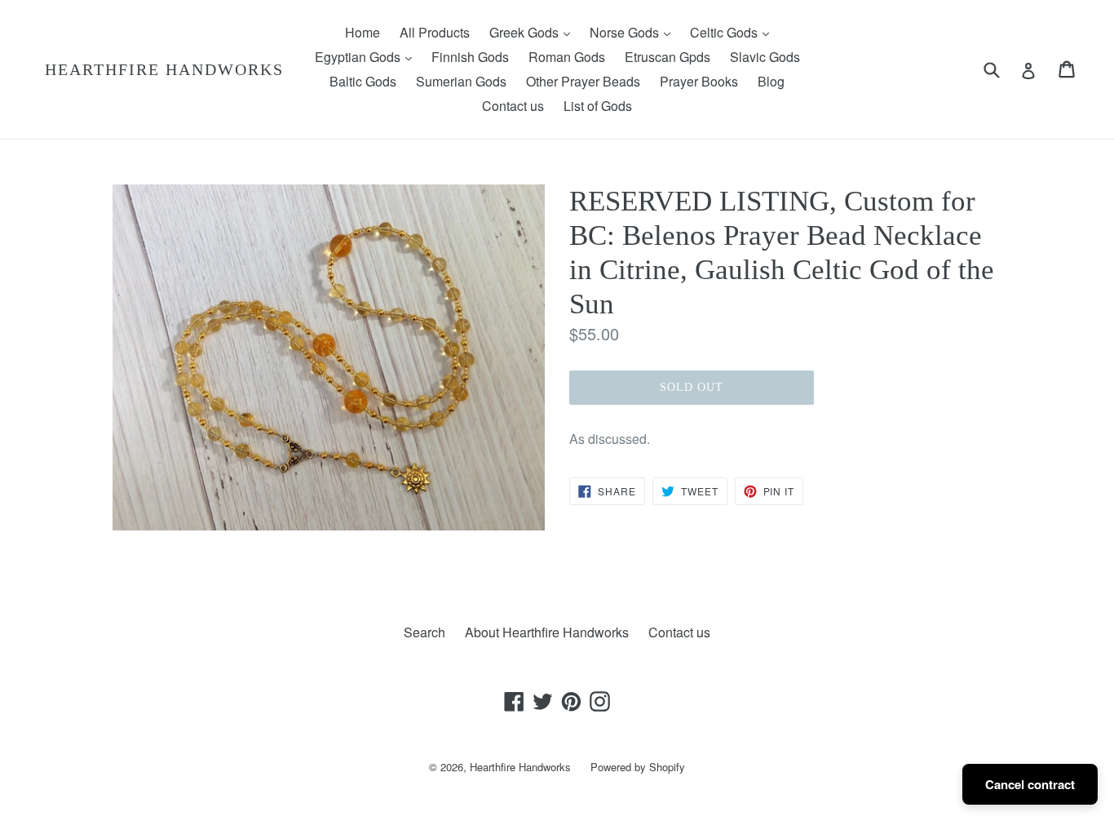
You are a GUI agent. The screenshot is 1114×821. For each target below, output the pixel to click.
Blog (771, 81)
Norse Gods (634, 32)
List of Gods (598, 105)
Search (424, 632)
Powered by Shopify (637, 766)
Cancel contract (1030, 784)
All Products (435, 32)
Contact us (513, 105)
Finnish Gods (470, 56)
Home (362, 32)
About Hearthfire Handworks (547, 632)
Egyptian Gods (367, 56)
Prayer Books (699, 81)
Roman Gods (566, 56)
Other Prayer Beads (583, 81)
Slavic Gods (765, 56)
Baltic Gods (362, 81)
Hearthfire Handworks (164, 69)
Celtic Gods (733, 32)
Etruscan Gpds (667, 56)
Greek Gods (533, 32)
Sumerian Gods (461, 81)
